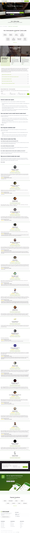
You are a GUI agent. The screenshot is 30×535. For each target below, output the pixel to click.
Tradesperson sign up (5, 516)
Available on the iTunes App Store (8, 481)
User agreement (3, 527)
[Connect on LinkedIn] (18, 532)
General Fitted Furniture (25, 39)
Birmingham (11, 500)
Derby (19, 503)
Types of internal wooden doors (6, 74)
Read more (13, 62)
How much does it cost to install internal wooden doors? (10, 76)
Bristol (16, 500)
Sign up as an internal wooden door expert (8, 83)
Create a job (2, 522)
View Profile (12, 172)
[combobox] (5, 94)
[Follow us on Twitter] (16, 532)
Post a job (2, 124)
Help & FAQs (2, 526)
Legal (20, 527)
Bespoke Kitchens (10, 35)
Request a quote (17, 172)
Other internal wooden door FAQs (7, 81)
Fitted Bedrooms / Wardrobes (22, 35)
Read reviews (17, 213)
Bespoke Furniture (5, 35)
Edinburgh (25, 503)
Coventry (13, 503)
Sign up (11, 522)
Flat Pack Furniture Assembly (7, 39)
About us (21, 522)
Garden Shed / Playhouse (19, 39)
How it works (12, 523)
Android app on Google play (13, 481)
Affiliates (21, 526)
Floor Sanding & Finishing (13, 39)
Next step (21, 12)
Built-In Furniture (16, 35)
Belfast (5, 500)
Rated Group (21, 523)
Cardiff (8, 503)
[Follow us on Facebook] (17, 532)
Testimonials (2, 523)
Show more (15, 42)
